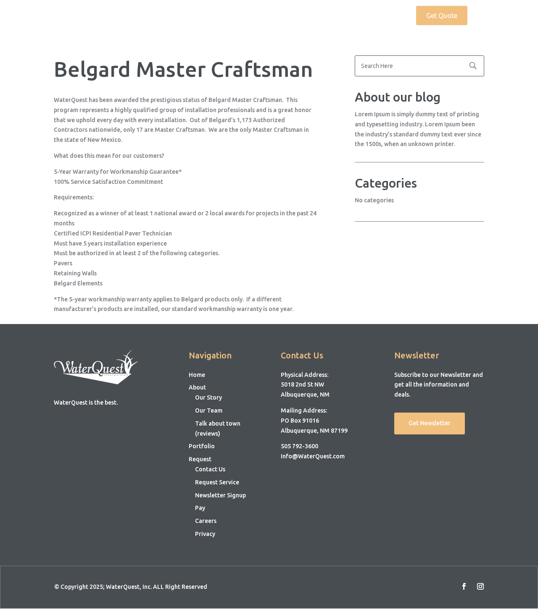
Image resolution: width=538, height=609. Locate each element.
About (306, 16)
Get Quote (441, 15)
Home (277, 16)
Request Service (217, 482)
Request (384, 16)
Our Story (208, 397)
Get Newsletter (430, 423)
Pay (200, 507)
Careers (205, 521)
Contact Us (210, 469)
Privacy (205, 534)
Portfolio (348, 16)
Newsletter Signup (220, 495)
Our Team (208, 410)
